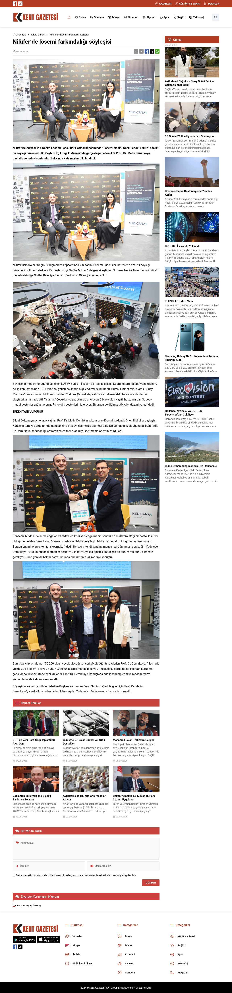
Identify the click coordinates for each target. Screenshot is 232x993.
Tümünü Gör (171, 45)
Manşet (41, 34)
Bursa (33, 34)
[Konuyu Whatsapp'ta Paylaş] (157, 51)
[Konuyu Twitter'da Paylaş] (152, 51)
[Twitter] (20, 3)
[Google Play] (24, 941)
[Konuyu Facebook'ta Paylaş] (147, 51)
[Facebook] (15, 3)
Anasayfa (21, 34)
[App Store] (48, 941)
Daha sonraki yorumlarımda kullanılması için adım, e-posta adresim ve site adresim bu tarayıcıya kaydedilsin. (76, 875)
